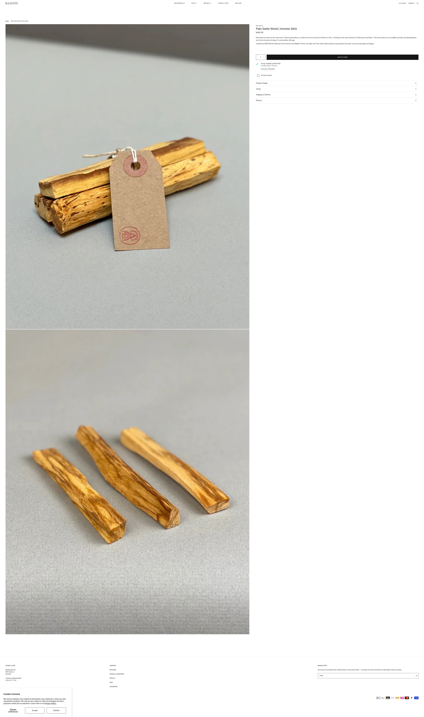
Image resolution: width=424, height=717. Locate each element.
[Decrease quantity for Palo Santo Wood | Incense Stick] (257, 57)
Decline (56, 710)
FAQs (111, 682)
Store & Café (223, 3)
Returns (259, 100)
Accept (34, 710)
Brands (207, 3)
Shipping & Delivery (263, 95)
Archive (238, 3)
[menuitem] (179, 3)
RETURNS (113, 670)
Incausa (259, 26)
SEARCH (411, 3)
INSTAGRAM (113, 686)
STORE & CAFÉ (10, 665)
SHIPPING (113, 665)
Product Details (262, 83)
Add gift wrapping (266, 75)
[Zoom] (245, 29)
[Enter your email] (416, 675)
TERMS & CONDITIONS (117, 674)
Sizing (258, 89)
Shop (193, 3)
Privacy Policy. (50, 703)
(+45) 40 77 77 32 (11, 680)
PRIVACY (112, 678)
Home (7, 21)
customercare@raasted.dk (13, 678)
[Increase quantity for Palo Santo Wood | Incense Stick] (263, 57)
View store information (268, 69)
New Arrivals (179, 3)
